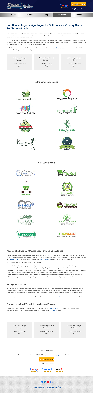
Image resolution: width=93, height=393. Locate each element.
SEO (47, 386)
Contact (79, 15)
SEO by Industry (57, 387)
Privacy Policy (58, 386)
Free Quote (80, 4)
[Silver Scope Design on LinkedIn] (45, 382)
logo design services (54, 308)
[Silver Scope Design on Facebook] (41, 382)
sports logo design (46, 259)
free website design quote (54, 355)
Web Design (43, 386)
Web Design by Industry (37, 387)
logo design (55, 310)
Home (13, 15)
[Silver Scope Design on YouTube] (48, 382)
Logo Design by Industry (48, 387)
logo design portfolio (14, 259)
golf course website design (66, 296)
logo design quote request (58, 48)
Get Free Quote (47, 359)
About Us (64, 386)
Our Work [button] (61, 15)
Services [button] (28, 15)
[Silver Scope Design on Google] (51, 382)
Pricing (45, 15)
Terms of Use (52, 386)
